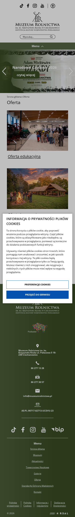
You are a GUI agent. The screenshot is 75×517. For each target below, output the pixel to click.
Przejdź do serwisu (37, 294)
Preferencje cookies (37, 284)
